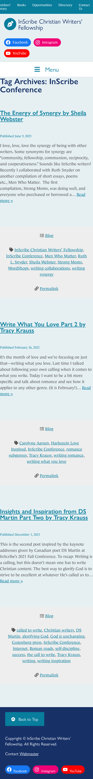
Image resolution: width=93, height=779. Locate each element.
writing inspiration (54, 661)
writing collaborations (50, 268)
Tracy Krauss (40, 455)
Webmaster (29, 753)
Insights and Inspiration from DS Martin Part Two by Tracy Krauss (44, 513)
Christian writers (59, 630)
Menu (51, 69)
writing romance (69, 455)
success (18, 654)
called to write (29, 630)
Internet (20, 648)
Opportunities (42, 5)
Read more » (11, 581)
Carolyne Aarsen (34, 443)
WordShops (18, 268)
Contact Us (84, 6)
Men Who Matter (60, 256)
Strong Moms (70, 262)
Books (21, 5)
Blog (49, 235)
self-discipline (67, 648)
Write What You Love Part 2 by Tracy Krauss (43, 326)
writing (28, 661)
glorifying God (35, 636)
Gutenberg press (27, 642)
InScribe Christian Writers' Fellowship (48, 250)
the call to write (41, 654)
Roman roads (41, 648)
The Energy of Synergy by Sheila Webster (43, 115)
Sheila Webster (42, 262)
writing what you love (46, 461)
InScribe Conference (24, 256)
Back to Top (27, 719)
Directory (65, 5)
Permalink (49, 288)
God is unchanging (67, 636)
